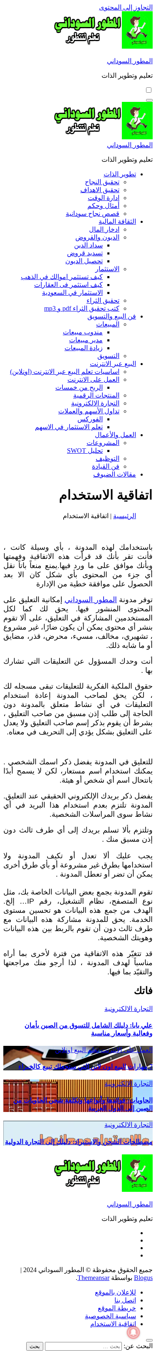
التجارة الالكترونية (95, 403)
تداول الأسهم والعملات (88, 411)
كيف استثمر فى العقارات (68, 284)
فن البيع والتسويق (111, 316)
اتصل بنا (125, 1300)
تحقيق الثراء (103, 300)
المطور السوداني (130, 60)
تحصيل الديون (84, 260)
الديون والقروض (97, 237)
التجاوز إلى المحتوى (126, 7)
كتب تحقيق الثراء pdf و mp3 (81, 308)
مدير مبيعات (86, 339)
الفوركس (90, 419)
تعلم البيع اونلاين (77, 1049)
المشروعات (103, 442)
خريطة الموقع (117, 1308)
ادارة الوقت (103, 197)
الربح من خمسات (79, 387)
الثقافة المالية (117, 221)
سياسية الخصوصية (110, 1315)
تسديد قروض (85, 253)
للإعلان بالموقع (115, 1292)
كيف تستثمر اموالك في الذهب (62, 276)
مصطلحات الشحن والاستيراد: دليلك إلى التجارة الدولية (79, 1141)
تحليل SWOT (85, 450)
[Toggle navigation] (149, 100)
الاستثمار (107, 268)
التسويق (108, 355)
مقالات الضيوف (114, 474)
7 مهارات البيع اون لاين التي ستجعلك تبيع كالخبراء (85, 1066)
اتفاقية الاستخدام (113, 1323)
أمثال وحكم (103, 205)
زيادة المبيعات (83, 347)
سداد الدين (88, 245)
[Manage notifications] (133, 1332)
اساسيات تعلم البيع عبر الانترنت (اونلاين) (64, 371)
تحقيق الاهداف (99, 189)
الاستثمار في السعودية (72, 292)
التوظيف (107, 458)
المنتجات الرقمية (96, 395)
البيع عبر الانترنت (113, 363)
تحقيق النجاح (102, 181)
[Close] (149, 1340)
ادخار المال (104, 229)
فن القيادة (105, 466)
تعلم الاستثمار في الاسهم (69, 426)
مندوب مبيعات (83, 332)
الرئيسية (124, 515)
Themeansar (93, 1277)
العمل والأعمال (115, 434)
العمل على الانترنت (93, 379)
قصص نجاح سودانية (92, 213)
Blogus (143, 1277)
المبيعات (107, 324)
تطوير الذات (120, 174)
